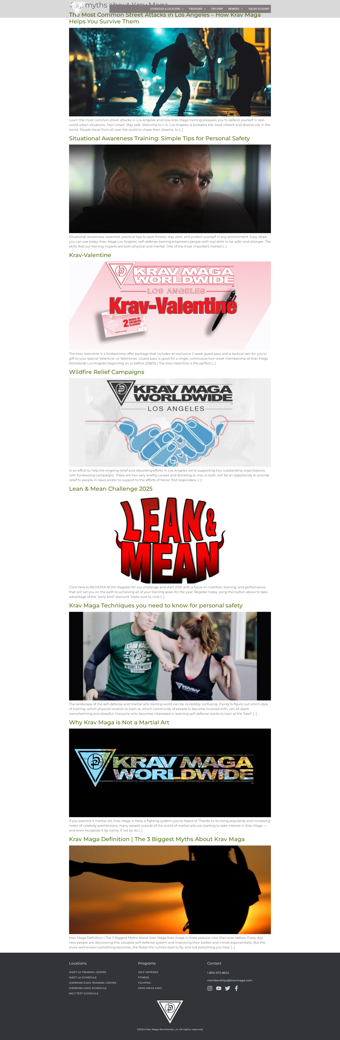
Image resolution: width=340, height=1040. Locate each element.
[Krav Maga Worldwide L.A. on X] (227, 988)
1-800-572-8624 (218, 972)
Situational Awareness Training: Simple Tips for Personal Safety (159, 138)
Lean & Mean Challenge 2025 (110, 488)
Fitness (143, 977)
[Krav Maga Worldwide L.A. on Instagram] (209, 988)
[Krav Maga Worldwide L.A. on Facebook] (236, 988)
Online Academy (258, 8)
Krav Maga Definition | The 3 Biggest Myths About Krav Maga (157, 839)
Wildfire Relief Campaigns (106, 371)
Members (234, 8)
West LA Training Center (87, 972)
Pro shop (217, 8)
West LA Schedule (83, 977)
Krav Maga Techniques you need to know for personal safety (156, 605)
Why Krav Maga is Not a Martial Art (119, 722)
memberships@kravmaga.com (229, 980)
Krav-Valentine (90, 255)
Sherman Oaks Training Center (92, 982)
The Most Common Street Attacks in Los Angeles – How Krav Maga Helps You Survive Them (165, 18)
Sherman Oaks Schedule (88, 988)
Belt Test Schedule (83, 993)
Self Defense (148, 972)
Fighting (144, 982)
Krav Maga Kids (150, 988)
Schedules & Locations (165, 8)
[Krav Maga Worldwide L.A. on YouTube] (218, 988)
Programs (195, 8)
